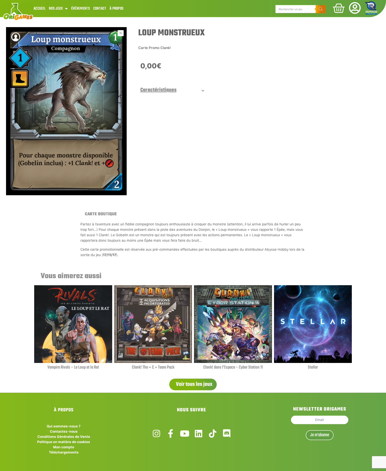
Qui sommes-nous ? (64, 426)
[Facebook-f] (171, 433)
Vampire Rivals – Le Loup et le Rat (73, 367)
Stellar (313, 367)
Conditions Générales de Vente (63, 437)
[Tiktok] (213, 433)
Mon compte (63, 447)
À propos (116, 8)
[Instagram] (156, 433)
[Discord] (227, 433)
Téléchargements (64, 452)
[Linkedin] (198, 433)
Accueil (39, 8)
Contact (99, 8)
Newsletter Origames (319, 409)
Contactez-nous (64, 431)
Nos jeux (56, 8)
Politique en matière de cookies (63, 442)
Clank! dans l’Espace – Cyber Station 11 (233, 367)
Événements (80, 8)
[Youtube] (185, 433)
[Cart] (339, 8)
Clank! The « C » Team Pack (153, 367)
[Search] (321, 9)
